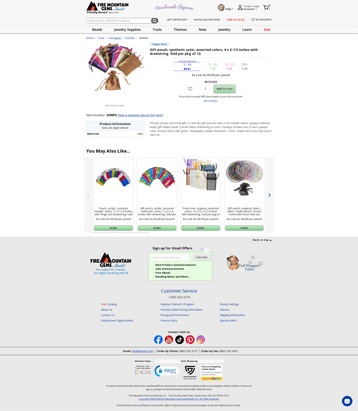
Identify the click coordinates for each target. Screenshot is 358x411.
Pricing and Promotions (175, 315)
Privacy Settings (229, 304)
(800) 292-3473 (228, 351)
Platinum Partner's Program (177, 304)
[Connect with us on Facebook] (159, 339)
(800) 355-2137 (188, 351)
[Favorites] (190, 89)
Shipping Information (232, 315)
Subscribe (202, 257)
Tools (101, 38)
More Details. (211, 100)
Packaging (114, 38)
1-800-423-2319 (179, 297)
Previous (88, 195)
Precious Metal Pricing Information (181, 309)
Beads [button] (97, 29)
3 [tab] (210, 234)
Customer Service (179, 291)
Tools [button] (157, 29)
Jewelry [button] (224, 29)
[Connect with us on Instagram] (200, 339)
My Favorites (264, 19)
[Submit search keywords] (154, 21)
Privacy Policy (169, 320)
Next (269, 195)
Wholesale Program (207, 19)
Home (90, 38)
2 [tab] (153, 234)
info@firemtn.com (143, 351)
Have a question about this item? (140, 115)
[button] (168, 370)
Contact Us (107, 315)
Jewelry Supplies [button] (127, 29)
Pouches (130, 38)
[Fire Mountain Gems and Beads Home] (107, 7)
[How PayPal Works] (211, 372)
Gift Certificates (177, 19)
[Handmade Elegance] (174, 6)
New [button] (202, 29)
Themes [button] (180, 29)
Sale (267, 29)
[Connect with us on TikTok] (180, 339)
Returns (224, 309)
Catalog (109, 304)
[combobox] (122, 21)
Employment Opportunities (117, 320)
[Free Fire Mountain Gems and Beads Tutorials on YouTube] (169, 339)
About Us (106, 309)
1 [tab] (95, 234)
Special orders (228, 320)
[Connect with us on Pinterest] (190, 339)
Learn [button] (247, 29)
